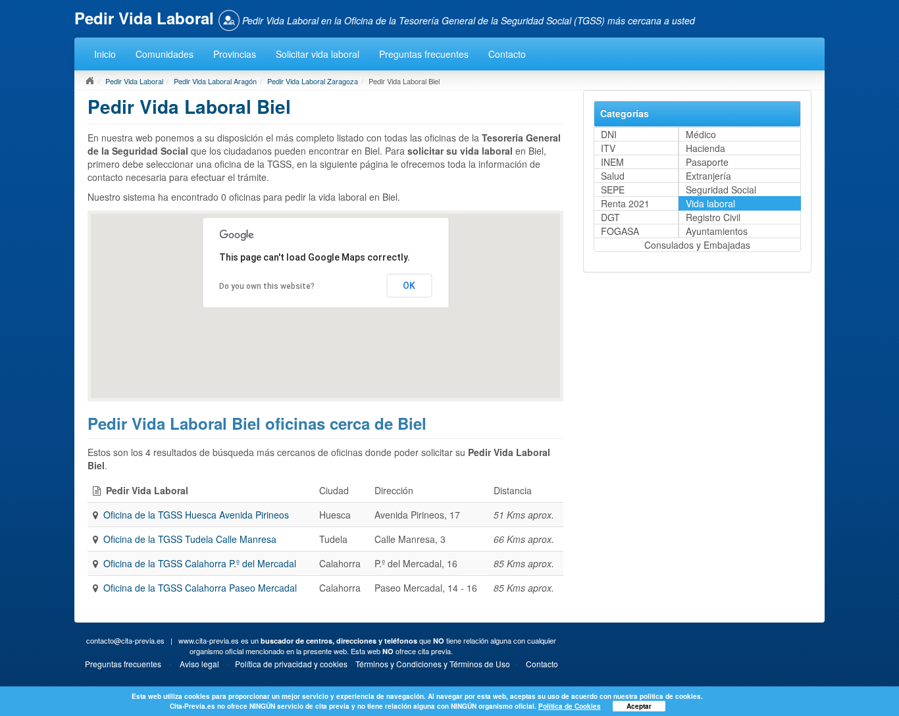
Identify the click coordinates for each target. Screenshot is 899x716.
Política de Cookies (569, 706)
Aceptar (639, 706)
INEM (612, 161)
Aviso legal (199, 663)
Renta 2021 (625, 203)
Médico (701, 134)
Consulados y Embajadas (697, 244)
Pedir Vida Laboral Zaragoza (312, 81)
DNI (609, 134)
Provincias (234, 54)
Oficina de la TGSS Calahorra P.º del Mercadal (199, 563)
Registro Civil (713, 217)
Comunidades (164, 54)
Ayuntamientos (717, 231)
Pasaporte (707, 161)
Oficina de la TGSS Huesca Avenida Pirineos (196, 514)
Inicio (105, 54)
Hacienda (705, 148)
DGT (610, 217)
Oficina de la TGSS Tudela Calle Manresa (189, 539)
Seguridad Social (721, 189)
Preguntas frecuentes (424, 54)
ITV (608, 148)
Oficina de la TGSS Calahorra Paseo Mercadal (200, 587)
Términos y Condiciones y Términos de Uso (432, 663)
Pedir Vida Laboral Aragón (215, 81)
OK (409, 285)
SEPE (613, 189)
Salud (613, 175)
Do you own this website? (267, 286)
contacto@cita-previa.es (125, 640)
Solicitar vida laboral (317, 54)
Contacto (507, 54)
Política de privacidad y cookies (291, 663)
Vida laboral (710, 203)
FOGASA (620, 231)
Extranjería (708, 175)
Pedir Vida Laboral (134, 81)
